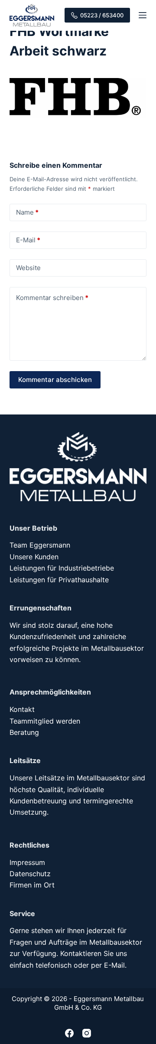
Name (27, 212)
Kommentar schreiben (52, 298)
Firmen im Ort (32, 885)
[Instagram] (86, 1033)
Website (28, 268)
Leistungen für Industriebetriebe (62, 568)
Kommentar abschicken (55, 379)
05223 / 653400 (102, 15)
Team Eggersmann (40, 545)
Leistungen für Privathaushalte (59, 579)
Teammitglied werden (45, 721)
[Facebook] (69, 1033)
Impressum (27, 862)
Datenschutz (30, 873)
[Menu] (142, 15)
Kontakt (22, 709)
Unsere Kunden (34, 556)
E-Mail (28, 240)
